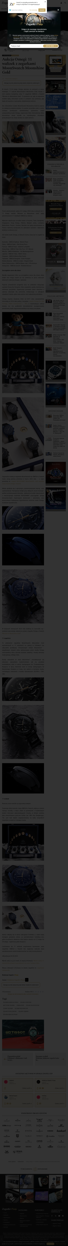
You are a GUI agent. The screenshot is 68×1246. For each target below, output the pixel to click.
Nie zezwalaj (33, 10)
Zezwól (42, 10)
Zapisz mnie (50, 46)
